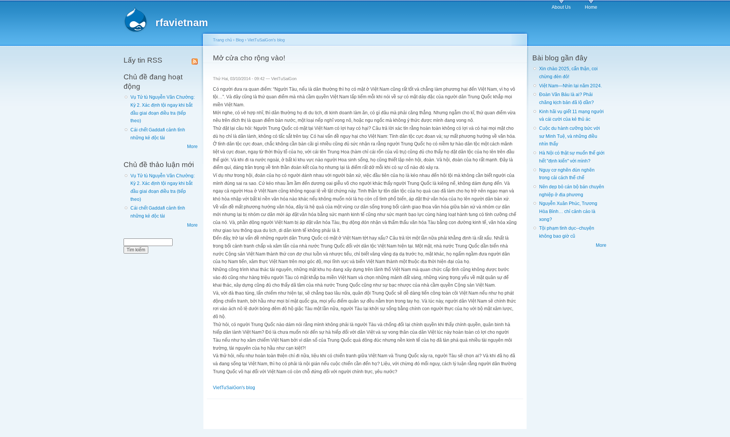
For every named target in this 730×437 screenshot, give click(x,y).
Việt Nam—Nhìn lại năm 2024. (570, 85)
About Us (561, 7)
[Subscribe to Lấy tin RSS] (195, 60)
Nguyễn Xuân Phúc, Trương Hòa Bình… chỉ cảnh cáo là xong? (568, 211)
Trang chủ (222, 40)
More (192, 146)
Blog (240, 40)
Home (591, 7)
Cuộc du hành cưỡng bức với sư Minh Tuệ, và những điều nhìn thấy (569, 136)
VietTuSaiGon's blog (266, 40)
